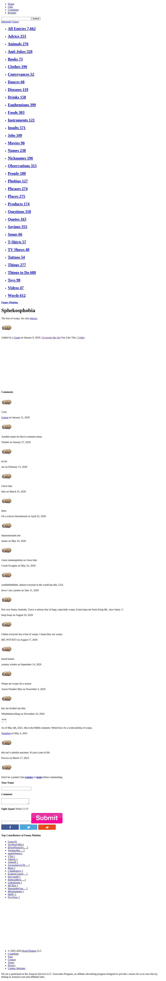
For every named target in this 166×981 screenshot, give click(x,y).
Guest (17, 337)
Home (11, 4)
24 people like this (51, 337)
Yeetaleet (6, 733)
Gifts (10, 7)
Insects (33, 318)
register (29, 777)
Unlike (81, 337)
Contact (12, 959)
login (39, 777)
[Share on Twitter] (28, 828)
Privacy (12, 965)
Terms (11, 962)
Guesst (4, 417)
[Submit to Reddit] (47, 828)
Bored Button (29, 950)
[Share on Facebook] (10, 828)
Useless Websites (16, 968)
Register (12, 12)
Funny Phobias (9, 302)
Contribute (13, 9)
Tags (10, 956)
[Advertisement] (83, 364)
